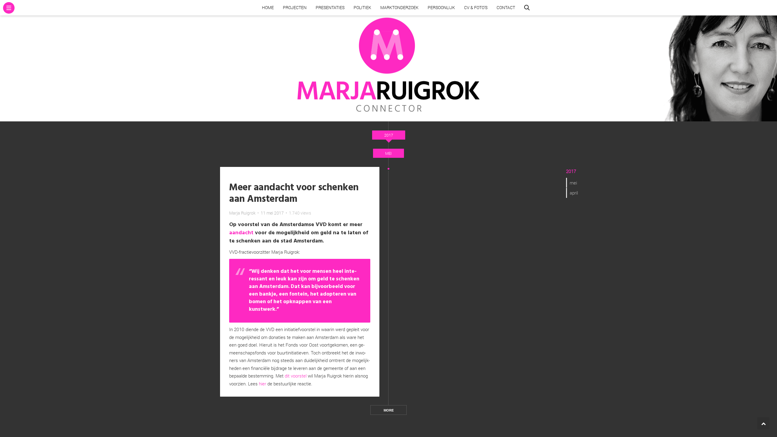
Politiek (362, 7)
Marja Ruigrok (242, 213)
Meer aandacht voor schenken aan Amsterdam (294, 193)
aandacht (241, 233)
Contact (506, 7)
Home (268, 7)
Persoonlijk (441, 7)
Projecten (295, 7)
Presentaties (330, 7)
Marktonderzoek (399, 7)
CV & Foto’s (475, 7)
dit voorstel (296, 376)
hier (262, 384)
